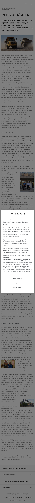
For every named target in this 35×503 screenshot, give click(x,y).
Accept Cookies (17, 278)
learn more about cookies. (23, 271)
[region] (17, 251)
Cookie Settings (17, 287)
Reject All (17, 283)
